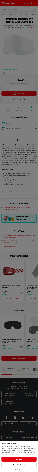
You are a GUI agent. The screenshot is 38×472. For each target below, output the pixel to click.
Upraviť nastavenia (19, 465)
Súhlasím (19, 459)
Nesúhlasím (19, 469)
